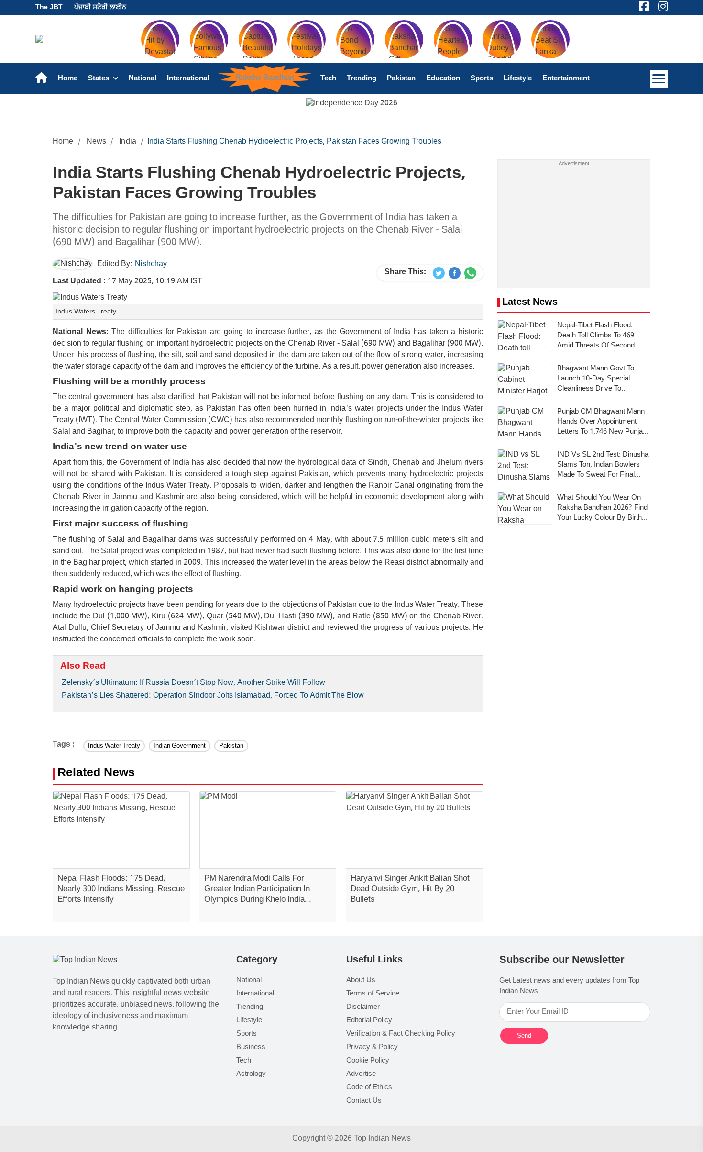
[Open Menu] (659, 79)
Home (67, 78)
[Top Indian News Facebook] (455, 273)
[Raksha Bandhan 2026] (351, 104)
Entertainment (566, 78)
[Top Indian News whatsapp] (470, 273)
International (188, 78)
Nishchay (151, 264)
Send (524, 1035)
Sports (482, 78)
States (99, 78)
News (97, 142)
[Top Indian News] (85, 961)
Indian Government (180, 746)
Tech (328, 78)
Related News (96, 774)
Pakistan (401, 78)
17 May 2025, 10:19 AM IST (127, 282)
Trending (361, 78)
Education (443, 78)
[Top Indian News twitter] (439, 273)
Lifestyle (518, 78)
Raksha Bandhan (264, 78)
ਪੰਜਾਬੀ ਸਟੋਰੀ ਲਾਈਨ (100, 7)
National (142, 78)
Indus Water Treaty (114, 746)
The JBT (49, 7)
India (127, 142)
